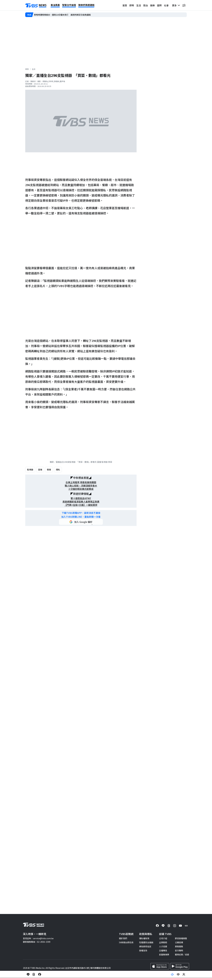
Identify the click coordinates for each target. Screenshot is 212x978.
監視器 (30, 469)
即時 (131, 5)
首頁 (124, 5)
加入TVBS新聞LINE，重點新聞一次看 (81, 516)
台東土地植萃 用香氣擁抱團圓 (81, 482)
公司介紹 (163, 938)
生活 (138, 5)
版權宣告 (143, 950)
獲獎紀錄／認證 (182, 954)
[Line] (163, 926)
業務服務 (179, 946)
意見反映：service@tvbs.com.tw (38, 938)
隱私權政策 (144, 938)
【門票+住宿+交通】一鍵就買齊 (80, 505)
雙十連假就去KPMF (81, 498)
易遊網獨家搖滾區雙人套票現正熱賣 (80, 501)
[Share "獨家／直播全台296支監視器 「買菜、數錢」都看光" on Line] (28, 974)
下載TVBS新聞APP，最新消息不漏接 (81, 513)
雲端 (40, 469)
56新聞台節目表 (126, 942)
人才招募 (163, 946)
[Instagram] (175, 926)
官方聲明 (179, 950)
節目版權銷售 (181, 938)
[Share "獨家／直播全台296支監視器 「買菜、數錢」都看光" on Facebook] (39, 974)
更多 (175, 5)
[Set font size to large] (184, 974)
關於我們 (123, 938)
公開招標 (179, 942)
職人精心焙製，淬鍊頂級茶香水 (81, 485)
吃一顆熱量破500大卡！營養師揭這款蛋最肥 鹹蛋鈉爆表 (60, 14)
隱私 (58, 469)
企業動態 (163, 942)
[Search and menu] (184, 5)
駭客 (49, 469)
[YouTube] (180, 926)
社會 (166, 5)
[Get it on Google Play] (179, 966)
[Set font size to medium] (178, 974)
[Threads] (169, 926)
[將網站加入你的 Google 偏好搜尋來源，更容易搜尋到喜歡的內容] (81, 522)
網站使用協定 (145, 946)
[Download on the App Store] (159, 966)
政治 (145, 5)
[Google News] (186, 926)
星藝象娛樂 (164, 954)
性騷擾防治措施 (146, 942)
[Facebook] (157, 926)
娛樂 (152, 5)
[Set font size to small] (172, 974)
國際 (159, 5)
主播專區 (163, 950)
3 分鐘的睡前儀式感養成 (81, 489)
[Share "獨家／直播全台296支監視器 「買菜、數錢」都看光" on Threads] (33, 974)
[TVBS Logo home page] (36, 5)
